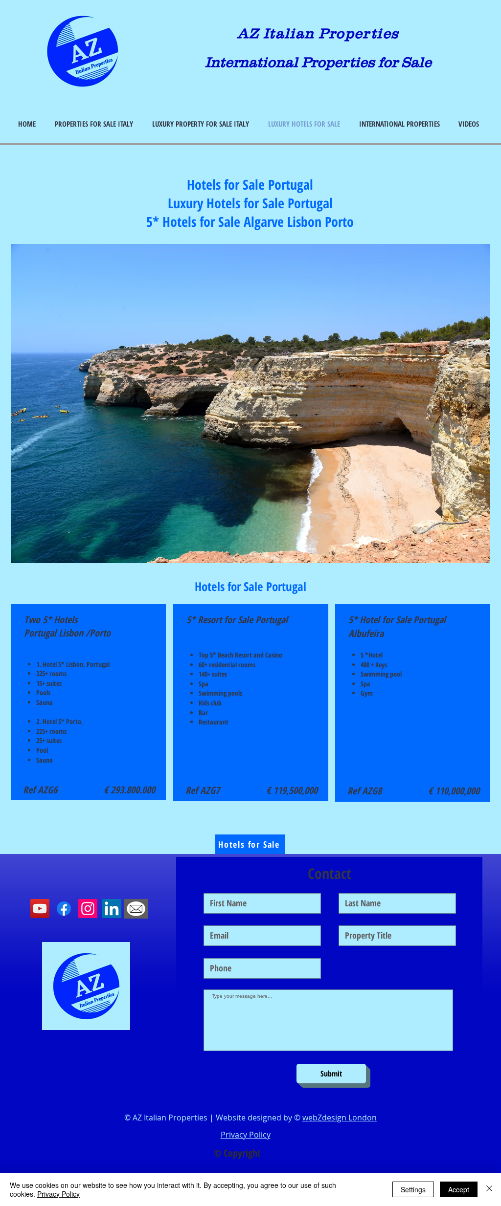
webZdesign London (339, 1117)
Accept (458, 1189)
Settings (413, 1189)
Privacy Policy (58, 1194)
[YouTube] (39, 908)
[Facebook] (63, 908)
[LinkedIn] (111, 908)
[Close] (489, 1189)
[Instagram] (87, 908)
